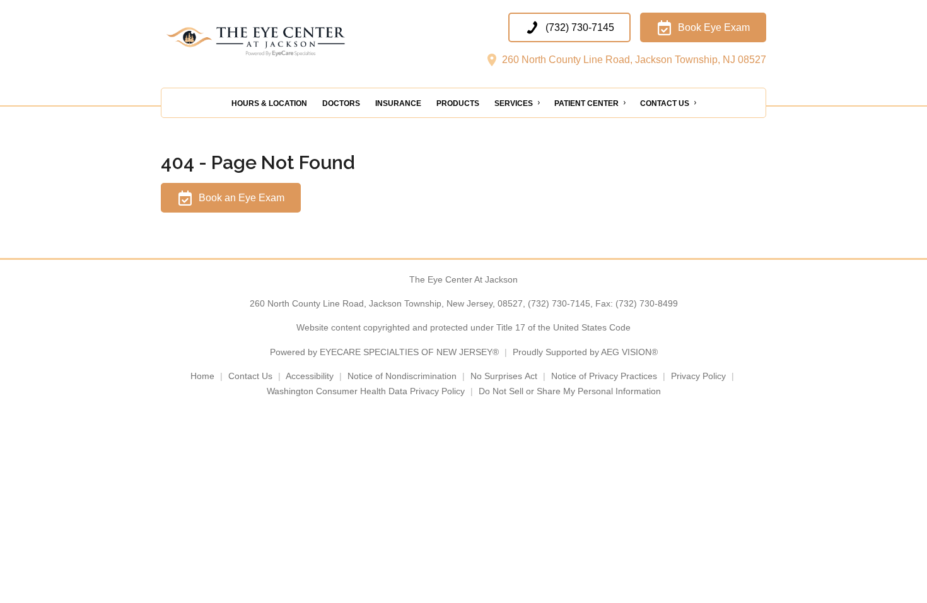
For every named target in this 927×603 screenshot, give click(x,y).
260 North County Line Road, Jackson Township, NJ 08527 (632, 59)
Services (513, 103)
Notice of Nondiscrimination (402, 376)
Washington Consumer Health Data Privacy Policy (366, 391)
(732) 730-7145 (559, 303)
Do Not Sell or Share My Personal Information (570, 391)
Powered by (384, 352)
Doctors (341, 103)
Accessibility (310, 376)
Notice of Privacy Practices (604, 376)
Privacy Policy (698, 376)
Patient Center (586, 103)
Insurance (398, 103)
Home (202, 376)
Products (457, 103)
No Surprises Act (503, 376)
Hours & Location (269, 103)
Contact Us (664, 103)
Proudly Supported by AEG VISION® (585, 352)
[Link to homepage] (287, 41)
